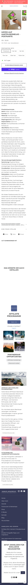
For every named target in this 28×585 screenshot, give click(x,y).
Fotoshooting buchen (8, 433)
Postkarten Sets (7, 48)
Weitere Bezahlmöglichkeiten (14, 73)
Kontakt (4, 515)
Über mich (4, 501)
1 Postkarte (6, 51)
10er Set (5, 55)
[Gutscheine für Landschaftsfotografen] (14, 444)
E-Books (4, 512)
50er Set (13, 55)
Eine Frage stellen (8, 229)
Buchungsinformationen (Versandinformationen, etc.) (12, 224)
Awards (3, 504)
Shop (3, 509)
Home (3, 498)
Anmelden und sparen (9, 526)
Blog (2, 517)
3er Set (14, 51)
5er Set (22, 51)
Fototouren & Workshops (9, 506)
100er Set (21, 55)
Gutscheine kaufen (7, 484)
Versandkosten (15, 43)
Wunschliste (5, 520)
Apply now (14, 322)
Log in (14, 328)
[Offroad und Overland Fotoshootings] (14, 379)
